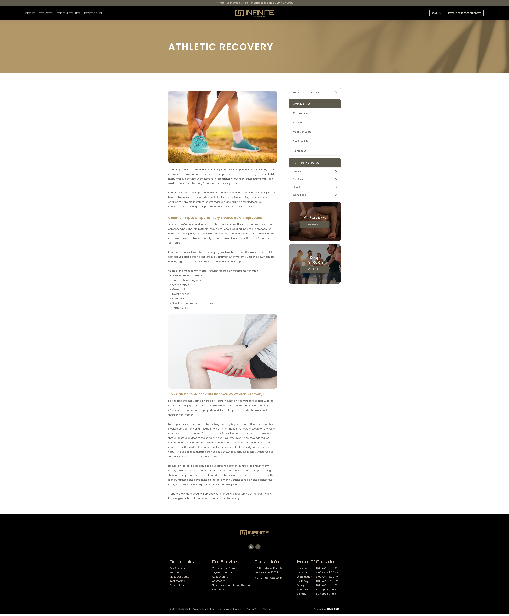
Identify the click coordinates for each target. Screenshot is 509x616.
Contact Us (93, 13)
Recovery (218, 589)
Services (298, 122)
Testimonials (300, 141)
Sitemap (267, 609)
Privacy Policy (253, 609)
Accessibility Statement (232, 609)
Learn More (314, 224)
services (298, 179)
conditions (299, 195)
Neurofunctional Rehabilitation (231, 585)
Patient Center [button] (68, 13)
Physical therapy (222, 572)
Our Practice (300, 113)
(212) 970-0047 (273, 578)
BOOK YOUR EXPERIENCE (464, 13)
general (297, 171)
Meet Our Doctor (303, 132)
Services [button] (46, 13)
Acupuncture (220, 577)
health (297, 187)
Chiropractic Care (223, 568)
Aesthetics (218, 581)
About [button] (30, 13)
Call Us (436, 13)
